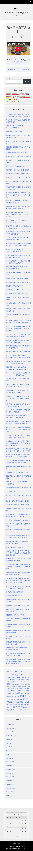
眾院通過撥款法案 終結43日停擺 (15, 615)
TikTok (27, 677)
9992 (19, 671)
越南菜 (17, 62)
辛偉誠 (19, 704)
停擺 (13, 684)
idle (24, 37)
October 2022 (10, 792)
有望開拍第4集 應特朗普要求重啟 (15, 166)
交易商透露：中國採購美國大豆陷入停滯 (17, 605)
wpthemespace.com (22, 848)
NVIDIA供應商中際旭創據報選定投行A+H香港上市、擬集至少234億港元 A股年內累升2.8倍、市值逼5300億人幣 (18, 580)
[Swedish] (7, 99)
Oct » (17, 836)
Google (17, 675)
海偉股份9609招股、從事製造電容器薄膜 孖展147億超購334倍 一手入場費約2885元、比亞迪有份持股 (18, 443)
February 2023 (10, 777)
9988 (16, 672)
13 (16, 826)
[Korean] (18, 97)
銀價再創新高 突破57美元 (14, 131)
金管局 (11, 707)
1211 (10, 671)
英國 (21, 702)
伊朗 (27, 682)
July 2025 (9, 743)
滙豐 (28, 693)
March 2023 (9, 773)
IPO (21, 674)
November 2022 (10, 788)
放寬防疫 (12, 688)
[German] (7, 97)
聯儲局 (9, 702)
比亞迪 (23, 691)
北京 (26, 684)
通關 (25, 704)
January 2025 (10, 765)
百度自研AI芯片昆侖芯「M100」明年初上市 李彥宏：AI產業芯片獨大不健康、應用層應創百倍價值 (18, 553)
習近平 (25, 699)
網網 (16, 8)
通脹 (22, 704)
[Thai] (10, 99)
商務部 (19, 686)
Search (8, 78)
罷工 (15, 699)
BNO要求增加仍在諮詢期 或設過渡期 (16, 153)
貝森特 (15, 704)
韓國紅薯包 (13, 69)
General (17, 60)
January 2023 (10, 780)
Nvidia (9, 677)
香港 (29, 707)
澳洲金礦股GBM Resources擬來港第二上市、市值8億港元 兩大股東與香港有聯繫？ (17, 398)
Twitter (10, 680)
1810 (13, 672)
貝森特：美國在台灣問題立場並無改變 (17, 174)
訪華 (11, 704)
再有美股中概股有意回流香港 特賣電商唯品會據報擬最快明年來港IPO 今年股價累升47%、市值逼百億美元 (18, 661)
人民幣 (20, 682)
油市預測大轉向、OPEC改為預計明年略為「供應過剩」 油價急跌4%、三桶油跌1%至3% (18, 567)
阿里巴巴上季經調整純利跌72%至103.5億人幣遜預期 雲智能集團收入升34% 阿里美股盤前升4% (18, 328)
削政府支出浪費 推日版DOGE (14, 286)
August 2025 (9, 739)
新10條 (16, 688)
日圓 (25, 688)
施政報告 (21, 688)
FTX (13, 675)
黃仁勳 (28, 710)
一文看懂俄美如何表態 (12, 491)
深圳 (16, 693)
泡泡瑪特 (10, 693)
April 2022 (9, 795)
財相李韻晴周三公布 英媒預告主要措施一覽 (18, 156)
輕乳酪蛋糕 (24, 69)
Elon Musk (9, 675)
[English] (23, 94)
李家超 (13, 691)
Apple (24, 672)
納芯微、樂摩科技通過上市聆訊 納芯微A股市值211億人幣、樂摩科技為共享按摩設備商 (18, 429)
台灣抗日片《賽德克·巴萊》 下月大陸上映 (18, 177)
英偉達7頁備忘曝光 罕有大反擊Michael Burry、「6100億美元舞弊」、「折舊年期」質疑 (17, 214)
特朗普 (23, 695)
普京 (9, 691)
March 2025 (9, 758)
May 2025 (9, 750)
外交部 (23, 686)
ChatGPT (28, 671)
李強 (17, 691)
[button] (30, 2)
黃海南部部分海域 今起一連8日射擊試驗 (17, 170)
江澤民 (27, 691)
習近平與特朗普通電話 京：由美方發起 (17, 293)
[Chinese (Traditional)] (15, 94)
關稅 (15, 707)
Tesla (22, 677)
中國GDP (23, 679)
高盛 (21, 710)
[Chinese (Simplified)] (13, 94)
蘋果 (27, 702)
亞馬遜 (13, 681)
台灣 (10, 686)
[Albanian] (7, 94)
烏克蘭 (17, 696)
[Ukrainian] (13, 99)
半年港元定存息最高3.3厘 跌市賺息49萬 (18, 520)
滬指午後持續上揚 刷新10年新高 (15, 547)
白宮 (9, 699)
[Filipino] (26, 94)
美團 (21, 699)
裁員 (8, 704)
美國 (17, 699)
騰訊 (14, 710)
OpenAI (18, 677)
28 (19, 831)
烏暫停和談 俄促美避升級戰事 (14, 592)
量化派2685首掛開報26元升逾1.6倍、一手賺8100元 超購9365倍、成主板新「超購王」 (18, 195)
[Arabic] (10, 94)
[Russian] (26, 97)
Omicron (13, 677)
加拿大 (22, 684)
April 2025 (9, 754)
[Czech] (18, 94)
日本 (27, 688)
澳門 (13, 696)
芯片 (13, 702)
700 (8, 672)
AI (21, 672)
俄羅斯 (9, 684)
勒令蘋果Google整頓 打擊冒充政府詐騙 (17, 282)
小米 (26, 686)
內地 (16, 684)
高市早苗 (17, 710)
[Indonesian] (10, 97)
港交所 (22, 693)
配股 (28, 704)
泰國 (13, 693)
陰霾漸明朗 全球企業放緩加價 (14, 290)
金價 (8, 707)
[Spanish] (29, 97)
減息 (18, 693)
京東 (17, 681)
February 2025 (10, 762)
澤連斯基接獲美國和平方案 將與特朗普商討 (18, 487)
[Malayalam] (21, 97)
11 (10, 826)
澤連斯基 (9, 696)
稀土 (12, 699)
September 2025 (11, 735)
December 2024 (10, 769)
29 (22, 831)
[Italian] (13, 97)
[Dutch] (21, 94)
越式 (20, 62)
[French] (29, 94)
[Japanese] (15, 97)
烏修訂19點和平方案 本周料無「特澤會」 (18, 278)
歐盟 (19, 691)
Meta (25, 675)
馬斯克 (9, 710)
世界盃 (15, 679)
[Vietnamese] (15, 99)
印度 (7, 686)
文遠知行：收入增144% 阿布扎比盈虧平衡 (18, 352)
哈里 (17, 686)
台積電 (13, 686)
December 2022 (10, 784)
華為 (25, 702)
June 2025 (9, 747)
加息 (18, 684)
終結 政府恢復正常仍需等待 (14, 596)
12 (13, 826)
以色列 (24, 682)
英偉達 (17, 702)
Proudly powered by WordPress (16, 846)
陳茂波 (25, 707)
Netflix (28, 675)
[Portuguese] (23, 97)
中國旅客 (27, 679)
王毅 (29, 696)
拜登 (8, 688)
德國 (29, 686)
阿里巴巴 (21, 707)
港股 (25, 693)
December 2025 (10, 724)
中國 (18, 680)
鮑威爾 (24, 710)
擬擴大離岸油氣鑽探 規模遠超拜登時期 (17, 472)
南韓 (29, 684)
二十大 (10, 682)
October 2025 (10, 732)
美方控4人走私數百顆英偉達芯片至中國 (17, 501)
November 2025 (10, 728)
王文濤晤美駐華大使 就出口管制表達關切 (17, 505)
